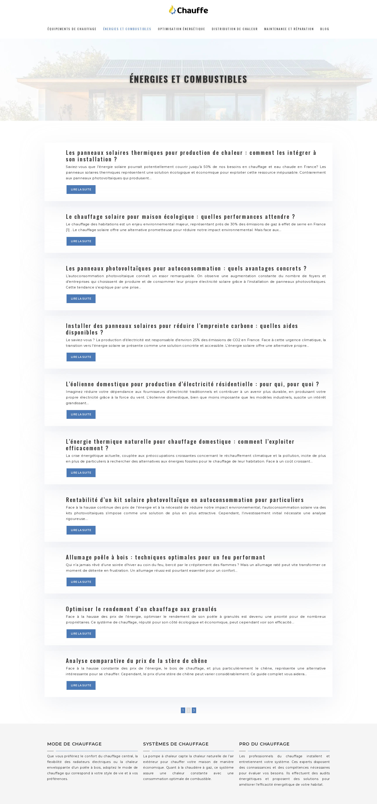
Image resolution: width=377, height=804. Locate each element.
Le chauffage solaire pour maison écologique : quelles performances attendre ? (180, 216)
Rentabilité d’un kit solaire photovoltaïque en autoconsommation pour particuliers (185, 499)
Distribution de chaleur (235, 28)
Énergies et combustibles (127, 28)
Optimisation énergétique (181, 28)
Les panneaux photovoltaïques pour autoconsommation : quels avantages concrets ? (186, 268)
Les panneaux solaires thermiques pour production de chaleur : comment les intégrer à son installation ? (191, 155)
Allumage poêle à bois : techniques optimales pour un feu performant (166, 557)
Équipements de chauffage (72, 28)
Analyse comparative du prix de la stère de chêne (137, 660)
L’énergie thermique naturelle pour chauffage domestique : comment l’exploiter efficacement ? (180, 444)
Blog (324, 28)
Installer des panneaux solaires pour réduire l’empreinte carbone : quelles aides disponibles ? (182, 328)
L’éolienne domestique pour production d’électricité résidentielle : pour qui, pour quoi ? (192, 384)
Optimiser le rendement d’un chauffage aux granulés (141, 609)
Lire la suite (81, 189)
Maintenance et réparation (289, 28)
